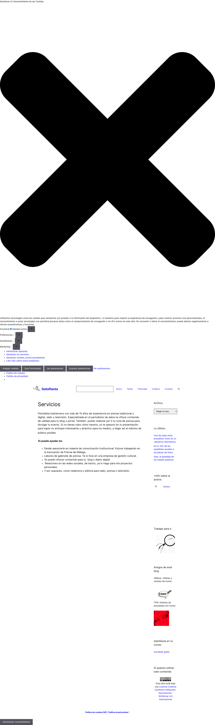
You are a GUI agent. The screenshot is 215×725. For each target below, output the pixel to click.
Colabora (156, 389)
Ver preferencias (55, 368)
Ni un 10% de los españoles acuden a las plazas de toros (164, 449)
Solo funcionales (33, 368)
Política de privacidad (17, 376)
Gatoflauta (50, 389)
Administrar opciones (16, 351)
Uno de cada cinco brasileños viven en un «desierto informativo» (165, 438)
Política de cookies (15, 373)
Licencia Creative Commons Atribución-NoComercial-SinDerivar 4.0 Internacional (165, 693)
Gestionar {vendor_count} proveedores (25, 357)
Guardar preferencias (79, 368)
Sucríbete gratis (162, 652)
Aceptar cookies (11, 368)
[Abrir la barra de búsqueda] (178, 389)
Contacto (169, 389)
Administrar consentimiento (16, 722)
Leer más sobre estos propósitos (22, 361)
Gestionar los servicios (17, 354)
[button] (107, 160)
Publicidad (142, 389)
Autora (119, 389)
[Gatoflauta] (36, 389)
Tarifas (130, 389)
